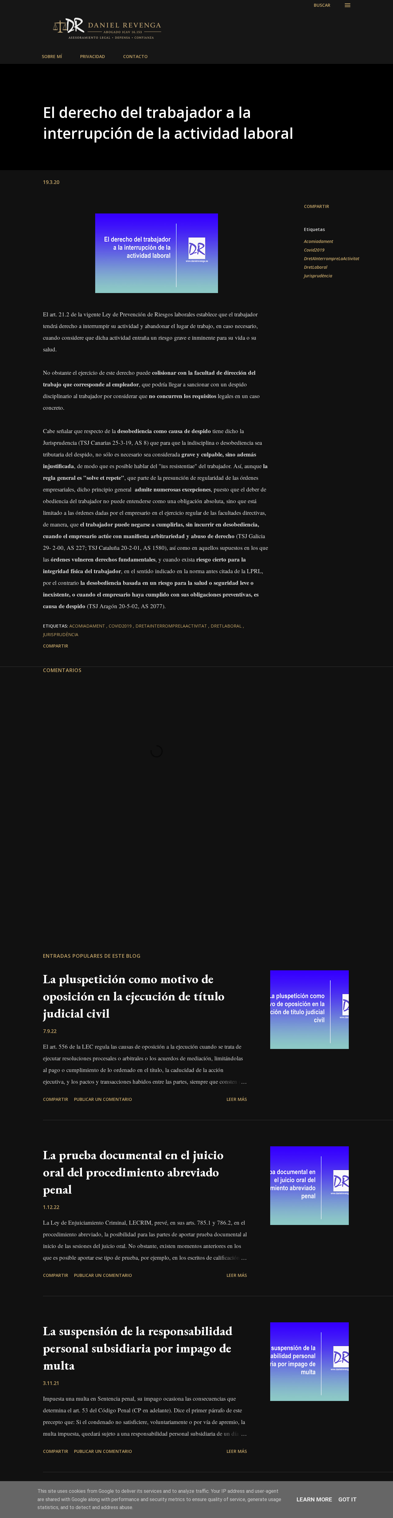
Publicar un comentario (103, 1099)
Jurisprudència (318, 276)
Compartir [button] (316, 206)
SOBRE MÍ (52, 56)
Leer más (237, 1099)
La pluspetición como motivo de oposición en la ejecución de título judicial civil (133, 996)
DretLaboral (315, 267)
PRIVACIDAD (92, 56)
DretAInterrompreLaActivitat (331, 258)
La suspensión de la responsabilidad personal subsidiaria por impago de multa (137, 1348)
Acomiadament (318, 241)
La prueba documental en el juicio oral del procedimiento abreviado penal (133, 1172)
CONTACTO (135, 56)
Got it (347, 1499)
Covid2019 (314, 250)
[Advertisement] (156, 876)
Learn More (314, 1499)
